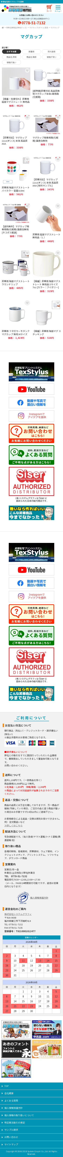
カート (49, 11)
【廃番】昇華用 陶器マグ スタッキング (47, 319)
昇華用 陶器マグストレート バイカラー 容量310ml (16, 176)
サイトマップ (11, 1144)
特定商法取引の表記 (14, 1122)
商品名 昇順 (11, 56)
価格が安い (51, 56)
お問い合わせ (11, 1137)
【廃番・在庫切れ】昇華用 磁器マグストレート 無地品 (16, 87)
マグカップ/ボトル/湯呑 (38, 27)
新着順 (31, 51)
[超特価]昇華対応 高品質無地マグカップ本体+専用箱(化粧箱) (47, 87)
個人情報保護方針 (39, 897)
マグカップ (55, 27)
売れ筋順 (51, 51)
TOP (6, 1086)
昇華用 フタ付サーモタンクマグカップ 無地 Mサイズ (16, 319)
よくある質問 (11, 1100)
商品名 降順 (31, 56)
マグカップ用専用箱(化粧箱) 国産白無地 (47, 131)
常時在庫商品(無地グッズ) (16, 27)
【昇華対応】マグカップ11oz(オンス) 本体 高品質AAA (16, 131)
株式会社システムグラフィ (18, 914)
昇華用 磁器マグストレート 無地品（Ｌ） (47, 223)
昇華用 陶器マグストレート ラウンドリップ (16, 271)
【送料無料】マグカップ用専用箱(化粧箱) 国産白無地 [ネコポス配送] (16, 223)
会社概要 (8, 1093)
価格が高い (11, 62)
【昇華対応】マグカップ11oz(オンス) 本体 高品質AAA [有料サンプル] (47, 176)
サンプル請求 (11, 1129)
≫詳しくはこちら (13, 825)
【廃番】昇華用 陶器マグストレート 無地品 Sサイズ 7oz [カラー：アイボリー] (47, 271)
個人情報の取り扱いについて (19, 1115)
